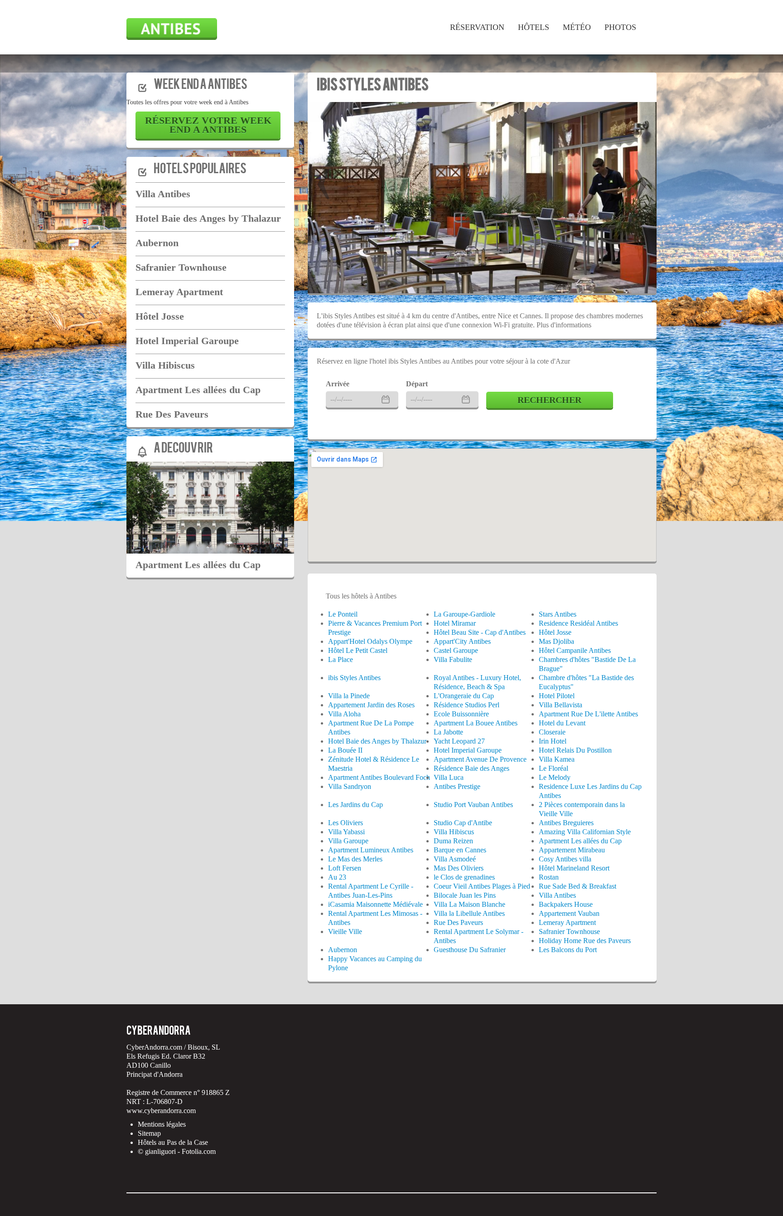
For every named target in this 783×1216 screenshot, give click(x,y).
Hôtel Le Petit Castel (357, 650)
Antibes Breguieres (566, 823)
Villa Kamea (557, 759)
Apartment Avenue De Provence (480, 759)
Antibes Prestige (457, 786)
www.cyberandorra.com (161, 1110)
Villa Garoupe (348, 841)
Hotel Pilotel (557, 696)
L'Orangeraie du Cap (464, 696)
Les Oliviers (345, 823)
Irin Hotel (552, 741)
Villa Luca (449, 777)
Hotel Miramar (455, 623)
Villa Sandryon (349, 786)
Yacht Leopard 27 (459, 741)
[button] (323, 179)
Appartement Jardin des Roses (371, 705)
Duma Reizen (453, 841)
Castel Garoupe (456, 650)
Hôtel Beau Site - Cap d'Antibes (480, 632)
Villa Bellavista (560, 705)
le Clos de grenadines (464, 877)
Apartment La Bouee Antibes (475, 723)
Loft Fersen (344, 868)
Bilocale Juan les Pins (465, 895)
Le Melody (554, 777)
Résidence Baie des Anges (471, 768)
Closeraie (552, 732)
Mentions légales (162, 1124)
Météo (577, 27)
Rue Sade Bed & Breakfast (577, 886)
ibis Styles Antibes (373, 86)
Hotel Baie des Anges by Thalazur (208, 218)
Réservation (477, 27)
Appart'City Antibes (462, 641)
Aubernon (157, 242)
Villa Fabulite (453, 659)
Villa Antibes (162, 193)
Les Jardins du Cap (355, 804)
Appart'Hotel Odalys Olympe (370, 641)
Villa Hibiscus (165, 365)
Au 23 (337, 877)
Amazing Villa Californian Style (585, 832)
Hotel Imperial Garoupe (187, 340)
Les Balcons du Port (568, 949)
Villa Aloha (344, 714)
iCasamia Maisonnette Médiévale (375, 904)
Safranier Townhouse (181, 267)
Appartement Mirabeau (572, 850)
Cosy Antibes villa (565, 859)
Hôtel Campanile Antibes (575, 650)
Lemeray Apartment (179, 291)
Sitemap (149, 1133)
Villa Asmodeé (455, 859)
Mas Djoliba (556, 641)
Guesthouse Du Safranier (470, 949)
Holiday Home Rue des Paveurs (585, 940)
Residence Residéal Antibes (578, 623)
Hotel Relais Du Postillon (575, 750)
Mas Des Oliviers (458, 868)
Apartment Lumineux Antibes (370, 850)
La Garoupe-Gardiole (464, 614)
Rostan (549, 877)
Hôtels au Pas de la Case (173, 1142)
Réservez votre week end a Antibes (208, 125)
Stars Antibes (557, 614)
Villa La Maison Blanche (469, 904)
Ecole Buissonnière (461, 714)
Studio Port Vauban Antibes (473, 804)
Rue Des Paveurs (171, 414)
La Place (340, 659)
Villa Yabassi (346, 832)
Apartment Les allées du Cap (198, 389)
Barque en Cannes (460, 850)
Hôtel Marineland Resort (574, 868)
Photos (620, 27)
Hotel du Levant (562, 723)
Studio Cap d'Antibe (463, 823)
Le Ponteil (343, 614)
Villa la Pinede (349, 696)
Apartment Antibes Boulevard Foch (379, 777)
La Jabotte (448, 732)
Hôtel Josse (159, 316)
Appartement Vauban (569, 913)
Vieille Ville (345, 931)
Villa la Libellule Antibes (469, 913)
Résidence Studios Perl (466, 705)
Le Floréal (553, 768)
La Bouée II (345, 750)
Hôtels (533, 27)
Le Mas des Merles (355, 859)
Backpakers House (566, 904)
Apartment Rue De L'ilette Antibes (588, 714)
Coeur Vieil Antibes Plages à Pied (482, 886)
